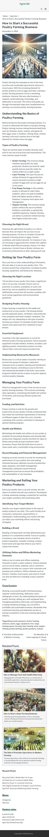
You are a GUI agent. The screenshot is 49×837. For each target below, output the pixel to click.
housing (18, 626)
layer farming (27, 626)
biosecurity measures (17, 621)
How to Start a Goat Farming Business (20, 714)
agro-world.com (8, 817)
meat (36, 626)
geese (11, 626)
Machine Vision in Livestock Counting (17, 783)
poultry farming (15, 629)
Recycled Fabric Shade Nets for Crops (17, 777)
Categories (6, 800)
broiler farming (33, 621)
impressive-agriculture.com (13, 820)
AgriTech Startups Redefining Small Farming (20, 788)
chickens (6, 624)
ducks (12, 624)
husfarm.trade (8, 814)
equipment (25, 624)
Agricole (24, 3)
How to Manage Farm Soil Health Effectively (23, 675)
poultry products (29, 629)
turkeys (40, 629)
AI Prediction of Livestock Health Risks (17, 780)
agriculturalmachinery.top (12, 822)
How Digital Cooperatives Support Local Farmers (21, 786)
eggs (18, 624)
